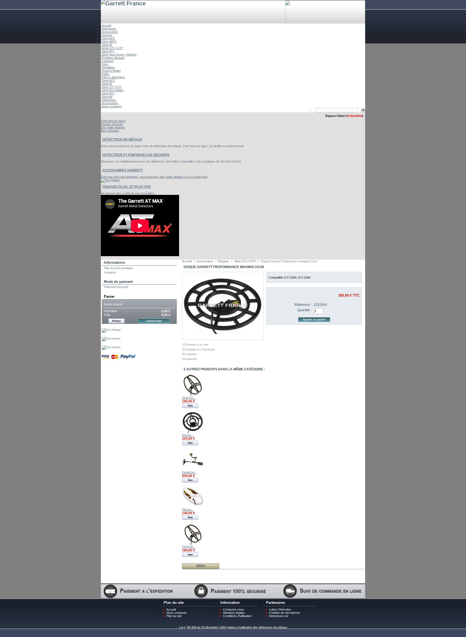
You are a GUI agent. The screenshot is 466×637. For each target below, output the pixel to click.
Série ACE (108, 38)
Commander (154, 320)
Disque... (188, 435)
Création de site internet (284, 612)
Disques (106, 35)
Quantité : (304, 310)
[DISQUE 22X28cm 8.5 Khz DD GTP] (193, 543)
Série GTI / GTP (112, 48)
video (200, 565)
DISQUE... (189, 397)
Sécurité (106, 96)
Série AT (106, 44)
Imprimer (191, 354)
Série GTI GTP (111, 87)
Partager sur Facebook (200, 349)
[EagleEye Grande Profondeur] (193, 469)
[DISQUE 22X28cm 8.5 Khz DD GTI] (193, 394)
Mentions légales (234, 612)
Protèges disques (113, 57)
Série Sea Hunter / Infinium (118, 54)
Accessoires (109, 31)
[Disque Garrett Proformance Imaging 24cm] (193, 431)
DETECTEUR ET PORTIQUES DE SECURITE (136, 155)
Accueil (106, 25)
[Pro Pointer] (111, 329)
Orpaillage (108, 67)
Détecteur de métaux (122, 139)
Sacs (104, 64)
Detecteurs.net (278, 616)
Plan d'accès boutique (118, 268)
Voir (190, 405)
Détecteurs (108, 28)
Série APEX (108, 41)
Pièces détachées (113, 77)
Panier (109, 296)
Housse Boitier (111, 70)
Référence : (302, 305)
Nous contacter (111, 106)
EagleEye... (189, 472)
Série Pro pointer (112, 90)
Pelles (105, 74)
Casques (107, 61)
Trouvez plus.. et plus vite (126, 187)
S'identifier (354, 115)
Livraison (110, 272)
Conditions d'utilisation (237, 616)
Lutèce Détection (280, 609)
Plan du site (173, 616)
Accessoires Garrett (122, 170)
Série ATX (107, 51)
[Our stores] (111, 338)
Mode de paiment (118, 282)
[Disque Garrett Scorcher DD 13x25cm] (193, 506)
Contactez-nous (233, 609)
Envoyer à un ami (197, 344)
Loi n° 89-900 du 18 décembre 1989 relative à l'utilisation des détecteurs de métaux (233, 627)
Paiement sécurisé (116, 287)
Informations (114, 262)
